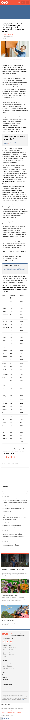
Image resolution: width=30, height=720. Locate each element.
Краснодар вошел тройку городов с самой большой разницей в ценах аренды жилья (15, 268)
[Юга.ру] (4, 2)
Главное (4, 645)
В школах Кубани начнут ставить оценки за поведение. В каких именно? (14, 544)
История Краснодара (7, 666)
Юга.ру (13, 634)
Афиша (4, 653)
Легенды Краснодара (7, 665)
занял (4, 450)
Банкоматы (11, 654)
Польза (4, 677)
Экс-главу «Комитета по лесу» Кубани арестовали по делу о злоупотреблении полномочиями (13, 509)
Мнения (4, 651)
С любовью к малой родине (10, 595)
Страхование (14, 465)
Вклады (11, 649)
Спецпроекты (6, 682)
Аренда (12, 463)
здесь (23, 699)
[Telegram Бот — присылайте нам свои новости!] (11, 641)
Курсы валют (12, 653)
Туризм (4, 660)
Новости (6, 487)
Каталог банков (12, 647)
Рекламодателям (11, 712)
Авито (4, 463)
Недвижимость (6, 465)
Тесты (4, 675)
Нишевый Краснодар (8, 620)
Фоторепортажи (7, 684)
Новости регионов (9, 492)
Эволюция (5, 679)
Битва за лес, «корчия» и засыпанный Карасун (13, 570)
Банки (11, 645)
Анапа (8, 463)
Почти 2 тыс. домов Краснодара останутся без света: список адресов (14, 518)
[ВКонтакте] (3, 641)
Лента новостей (6, 548)
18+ (19, 2)
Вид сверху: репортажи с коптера (10, 663)
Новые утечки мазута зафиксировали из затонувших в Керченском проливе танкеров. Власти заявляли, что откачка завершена (13, 535)
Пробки (4, 656)
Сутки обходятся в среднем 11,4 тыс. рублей (13, 142)
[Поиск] (23, 2)
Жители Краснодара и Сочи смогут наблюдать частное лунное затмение (12, 526)
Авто (3, 672)
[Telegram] (7, 641)
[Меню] (27, 2)
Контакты (19, 712)
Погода (4, 654)
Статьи (3, 649)
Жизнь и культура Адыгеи (8, 668)
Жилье (16, 463)
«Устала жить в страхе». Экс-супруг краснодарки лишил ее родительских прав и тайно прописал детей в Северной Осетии (14, 500)
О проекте (3, 712)
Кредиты (11, 651)
